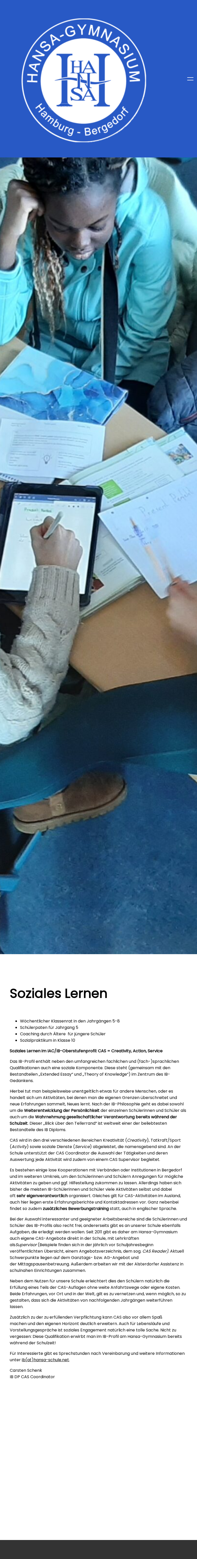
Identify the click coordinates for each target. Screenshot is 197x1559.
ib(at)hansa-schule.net (45, 1360)
